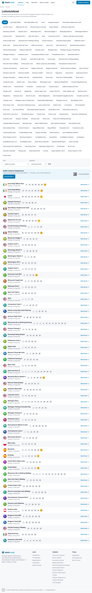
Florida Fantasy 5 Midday (68, 68)
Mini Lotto (6, 59)
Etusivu (2, 7)
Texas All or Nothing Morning (62, 119)
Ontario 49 (18, 91)
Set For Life (71, 146)
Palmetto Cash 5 (23, 54)
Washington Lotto (45, 82)
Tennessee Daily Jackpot (63, 41)
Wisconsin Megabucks (61, 82)
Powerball (30, 86)
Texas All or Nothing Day (79, 114)
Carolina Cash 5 (8, 27)
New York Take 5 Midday (10, 64)
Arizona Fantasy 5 (47, 41)
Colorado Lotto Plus (83, 96)
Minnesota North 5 (73, 54)
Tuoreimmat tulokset (58, 555)
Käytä (49, 164)
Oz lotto (45, 151)
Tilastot (54, 575)
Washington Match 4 (81, 31)
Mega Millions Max (38, 128)
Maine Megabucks (44, 96)
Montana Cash (82, 91)
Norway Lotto (35, 119)
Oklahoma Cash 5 (79, 41)
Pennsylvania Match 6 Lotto (40, 54)
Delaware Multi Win (26, 50)
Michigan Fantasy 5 (9, 54)
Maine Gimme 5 (54, 132)
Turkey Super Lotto (27, 64)
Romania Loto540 (23, 73)
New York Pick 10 (61, 45)
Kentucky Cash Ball (9, 31)
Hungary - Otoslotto (22, 119)
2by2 (43, 36)
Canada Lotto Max (41, 132)
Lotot (27, 2)
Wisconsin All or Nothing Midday (69, 59)
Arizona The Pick (55, 91)
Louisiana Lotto (40, 86)
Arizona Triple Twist (9, 41)
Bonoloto (24, 59)
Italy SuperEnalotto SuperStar (36, 109)
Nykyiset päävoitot (57, 562)
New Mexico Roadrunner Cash (72, 22)
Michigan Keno (52, 50)
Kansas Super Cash (40, 91)
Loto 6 (43, 22)
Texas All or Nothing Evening (26, 105)
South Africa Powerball (42, 142)
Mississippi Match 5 (66, 31)
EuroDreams (61, 146)
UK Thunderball (80, 105)
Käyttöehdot (75, 555)
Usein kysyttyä (56, 582)
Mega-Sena (59, 73)
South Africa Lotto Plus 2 (10, 114)
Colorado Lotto (7, 100)
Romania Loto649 (37, 73)
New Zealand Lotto (74, 123)
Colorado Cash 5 (40, 50)
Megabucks (27, 91)
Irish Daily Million (15, 22)
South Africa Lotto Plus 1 (70, 109)
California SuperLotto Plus (70, 86)
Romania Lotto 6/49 (9, 73)
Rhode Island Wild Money (45, 100)
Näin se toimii (44, 2)
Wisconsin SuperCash (68, 27)
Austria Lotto (24, 68)
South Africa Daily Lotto (37, 59)
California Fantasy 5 (37, 45)
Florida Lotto (7, 86)
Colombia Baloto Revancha (11, 123)
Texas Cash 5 (79, 77)
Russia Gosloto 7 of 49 (74, 151)
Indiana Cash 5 (7, 36)
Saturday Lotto (27, 123)
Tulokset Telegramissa (58, 577)
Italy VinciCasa (83, 68)
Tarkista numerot (83, 2)
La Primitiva (68, 105)
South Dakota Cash (69, 91)
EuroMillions (36, 555)
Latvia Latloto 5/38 (44, 105)
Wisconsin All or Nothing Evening (29, 41)
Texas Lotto (49, 77)
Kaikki (5, 22)
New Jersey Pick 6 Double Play (12, 146)
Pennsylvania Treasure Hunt (67, 64)
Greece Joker (51, 59)
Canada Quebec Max (9, 132)
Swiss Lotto (46, 119)
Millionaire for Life (21, 27)
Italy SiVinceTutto (34, 151)
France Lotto (7, 155)
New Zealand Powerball (58, 123)
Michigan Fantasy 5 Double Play (70, 50)
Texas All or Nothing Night (64, 77)
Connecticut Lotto (78, 128)
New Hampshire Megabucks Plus (63, 96)
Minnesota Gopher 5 (26, 137)
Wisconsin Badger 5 (51, 31)
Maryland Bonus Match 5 (77, 45)
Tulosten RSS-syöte (57, 580)
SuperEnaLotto (63, 114)
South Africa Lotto (54, 109)
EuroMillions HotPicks (66, 137)
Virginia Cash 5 (22, 31)
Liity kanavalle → (9, 176)
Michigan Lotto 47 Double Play (24, 100)
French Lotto (52, 114)
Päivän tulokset (56, 558)
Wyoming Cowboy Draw (46, 146)
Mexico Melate (53, 27)
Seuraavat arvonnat (58, 560)
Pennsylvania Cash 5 (58, 54)
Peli (4, 160)
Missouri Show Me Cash (20, 45)
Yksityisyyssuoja (77, 558)
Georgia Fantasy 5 (53, 22)
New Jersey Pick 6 (30, 146)
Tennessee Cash (64, 128)
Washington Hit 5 (36, 31)
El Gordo (15, 59)
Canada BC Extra (8, 82)
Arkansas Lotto (18, 96)
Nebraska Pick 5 (20, 36)
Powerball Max (18, 86)
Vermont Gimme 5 (23, 128)
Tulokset (20, 2)
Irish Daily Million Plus (31, 22)
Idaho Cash (6, 45)
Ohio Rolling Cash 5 (77, 100)
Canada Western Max (25, 132)
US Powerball (36, 558)
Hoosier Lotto (21, 82)
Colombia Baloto (37, 77)
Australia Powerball (9, 151)
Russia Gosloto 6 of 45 (58, 151)
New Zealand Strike (9, 128)
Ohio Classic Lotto (8, 105)
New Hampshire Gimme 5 (70, 132)
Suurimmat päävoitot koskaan (61, 565)
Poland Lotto (57, 105)
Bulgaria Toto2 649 (37, 68)
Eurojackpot (80, 137)
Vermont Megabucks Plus (79, 82)
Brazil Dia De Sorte (82, 73)
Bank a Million (32, 82)
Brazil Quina (69, 73)
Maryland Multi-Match (59, 142)
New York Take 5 (34, 36)
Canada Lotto (7, 91)
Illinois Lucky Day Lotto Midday (46, 64)
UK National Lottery (27, 114)
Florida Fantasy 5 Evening (38, 27)
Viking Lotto (22, 151)
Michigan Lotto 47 (61, 100)
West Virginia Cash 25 (9, 137)
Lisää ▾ (53, 2)
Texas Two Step (73, 142)
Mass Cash (49, 45)
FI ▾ (73, 2)
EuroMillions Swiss (25, 142)
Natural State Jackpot (9, 50)
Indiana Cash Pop (24, 77)
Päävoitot (34, 2)
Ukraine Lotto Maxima (10, 68)
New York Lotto (30, 96)
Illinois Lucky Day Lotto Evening (73, 36)
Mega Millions (52, 128)
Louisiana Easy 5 (54, 86)
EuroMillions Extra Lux (10, 142)
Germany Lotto (7, 119)
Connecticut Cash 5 (54, 36)
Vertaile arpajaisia (57, 570)
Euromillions (53, 137)
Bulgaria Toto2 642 (51, 68)
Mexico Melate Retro (41, 123)
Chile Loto (49, 73)
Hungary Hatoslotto (9, 77)
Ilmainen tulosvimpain (58, 572)
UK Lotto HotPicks (18, 109)
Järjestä (32, 160)
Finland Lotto (41, 114)
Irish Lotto (6, 109)
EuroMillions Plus (40, 137)
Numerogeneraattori (58, 567)
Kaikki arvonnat (36, 565)
